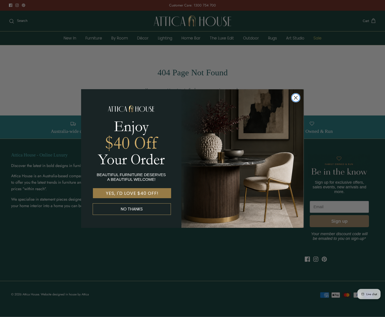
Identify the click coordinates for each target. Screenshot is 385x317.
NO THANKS (132, 209)
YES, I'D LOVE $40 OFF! (132, 193)
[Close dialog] (296, 98)
